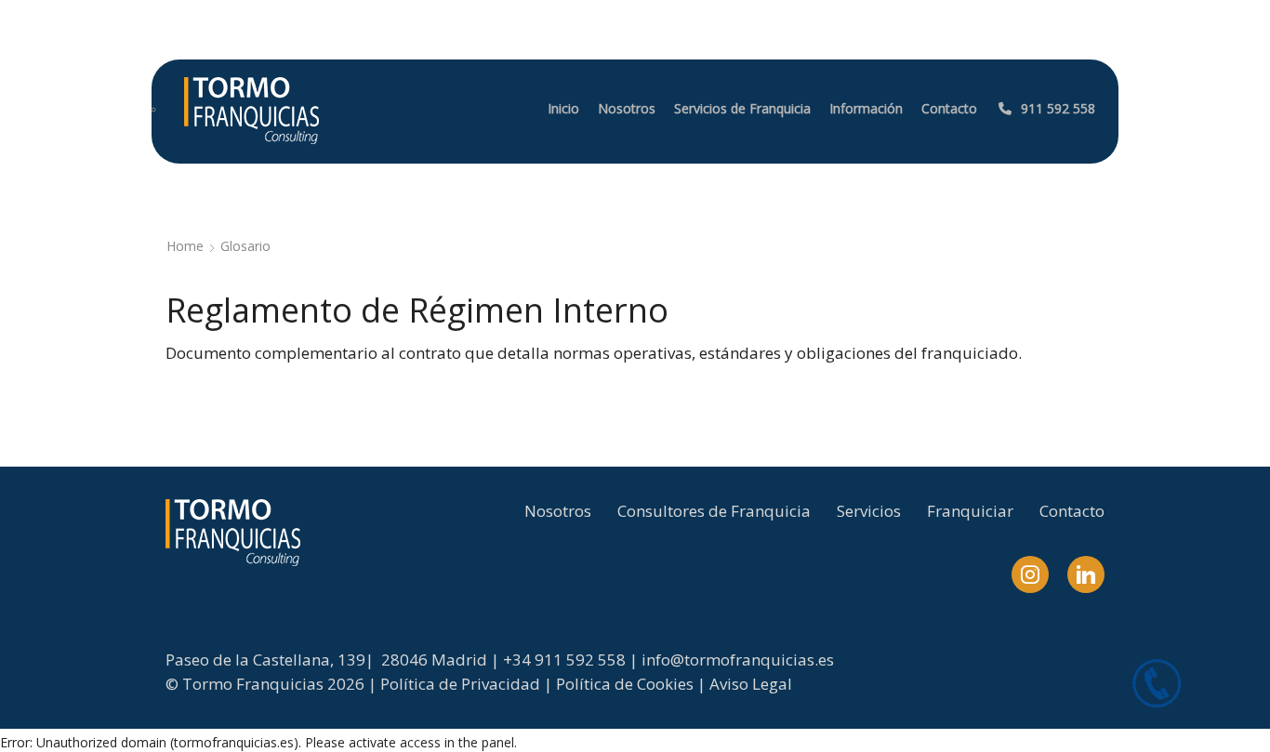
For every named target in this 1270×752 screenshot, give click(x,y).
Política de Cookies (625, 683)
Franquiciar (970, 510)
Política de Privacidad (460, 683)
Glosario (245, 246)
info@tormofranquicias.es (738, 659)
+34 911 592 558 (564, 659)
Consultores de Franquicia (714, 510)
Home (185, 246)
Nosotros (557, 510)
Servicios (869, 510)
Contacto (1072, 510)
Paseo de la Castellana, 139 (265, 659)
